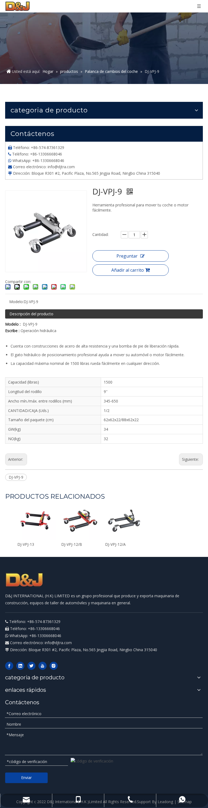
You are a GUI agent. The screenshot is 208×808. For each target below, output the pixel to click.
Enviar (26, 777)
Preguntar (127, 256)
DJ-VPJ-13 (25, 544)
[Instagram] (54, 666)
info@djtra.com (61, 166)
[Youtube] (42, 666)
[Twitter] (31, 666)
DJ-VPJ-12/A (115, 544)
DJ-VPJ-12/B (71, 544)
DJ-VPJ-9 (16, 477)
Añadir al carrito (127, 270)
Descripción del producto (31, 313)
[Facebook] (9, 666)
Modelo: (16, 301)
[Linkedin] (20, 666)
